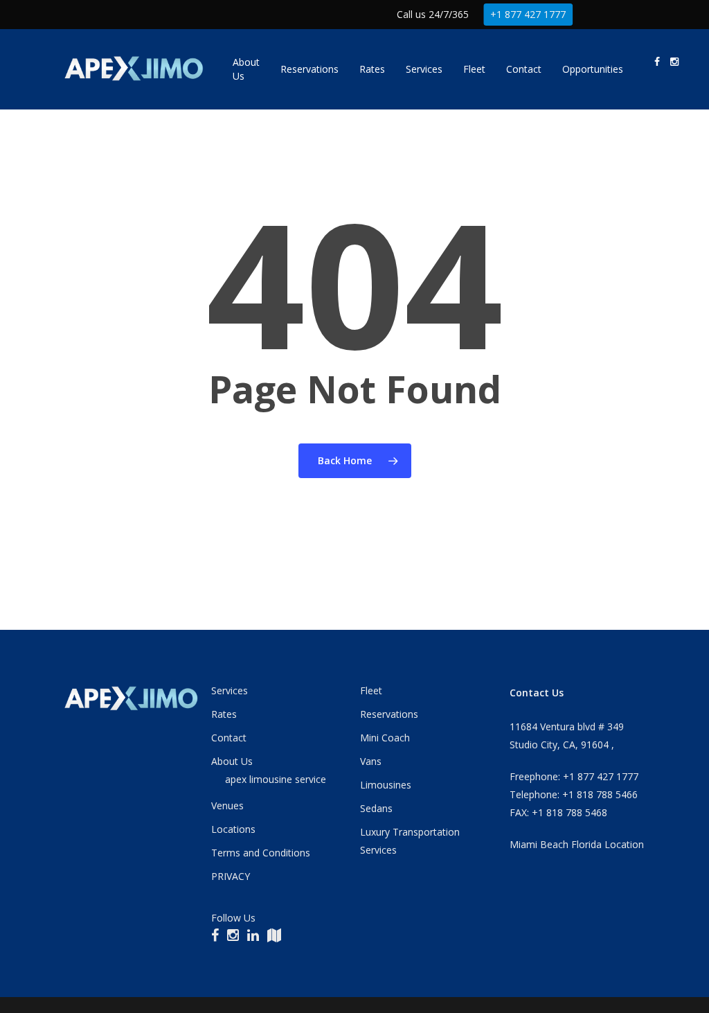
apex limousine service (275, 779)
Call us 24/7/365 (433, 14)
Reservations (389, 714)
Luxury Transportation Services (410, 840)
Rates (224, 714)
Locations (233, 829)
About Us (232, 761)
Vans (371, 761)
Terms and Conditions (260, 852)
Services (229, 690)
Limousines (385, 784)
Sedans (376, 808)
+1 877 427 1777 (528, 14)
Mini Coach (385, 737)
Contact (228, 737)
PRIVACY (230, 876)
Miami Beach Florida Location (577, 844)
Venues (227, 805)
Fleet (371, 690)
